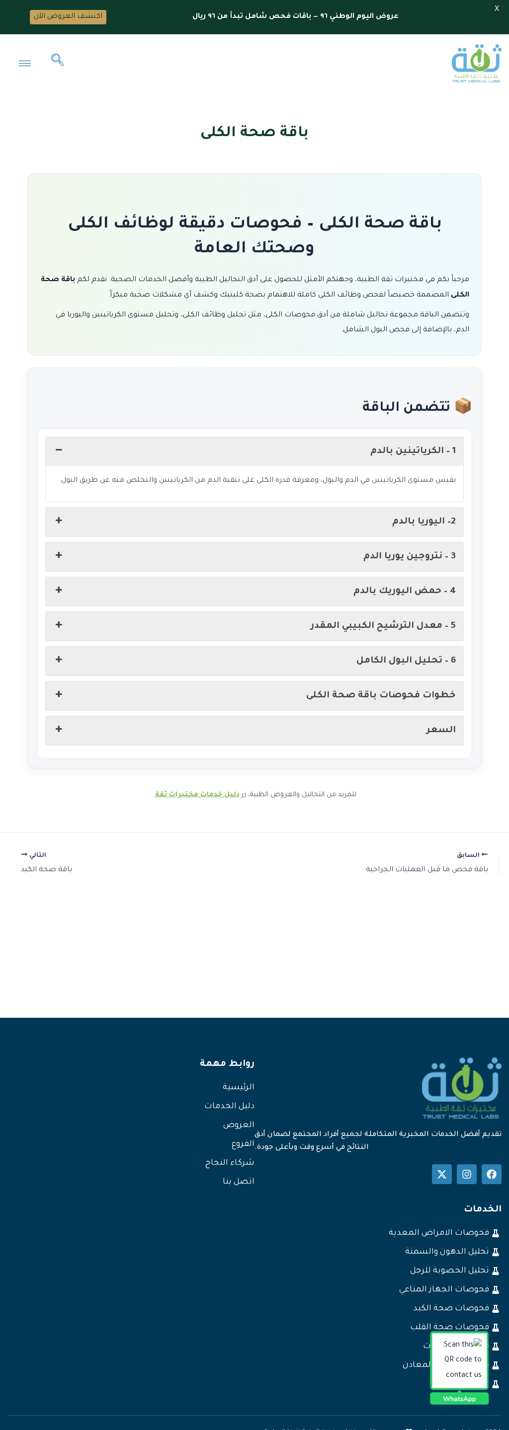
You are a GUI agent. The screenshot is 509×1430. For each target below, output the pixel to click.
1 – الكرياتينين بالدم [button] (413, 451)
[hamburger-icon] (25, 63)
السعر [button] (441, 731)
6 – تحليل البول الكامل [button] (406, 661)
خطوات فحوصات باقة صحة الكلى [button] (381, 696)
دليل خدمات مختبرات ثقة (197, 795)
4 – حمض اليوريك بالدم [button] (404, 592)
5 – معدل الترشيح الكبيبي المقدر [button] (383, 626)
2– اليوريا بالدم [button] (424, 522)
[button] (57, 64)
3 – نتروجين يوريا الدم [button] (409, 557)
